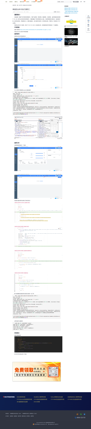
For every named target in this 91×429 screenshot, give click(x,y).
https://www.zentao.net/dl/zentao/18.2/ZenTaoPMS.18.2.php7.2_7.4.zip (35, 29)
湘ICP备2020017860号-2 (53, 424)
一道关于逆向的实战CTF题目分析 (71, 11)
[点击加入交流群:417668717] (84, 414)
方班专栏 (27, 1)
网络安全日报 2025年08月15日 (70, 9)
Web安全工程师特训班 (40, 397)
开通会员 (76, 1)
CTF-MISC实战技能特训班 (74, 399)
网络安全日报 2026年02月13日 (70, 8)
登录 (84, 1)
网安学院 (19, 416)
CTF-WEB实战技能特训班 (40, 399)
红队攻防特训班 (21, 397)
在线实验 (10, 1)
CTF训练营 (33, 1)
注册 (81, 1)
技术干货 (21, 5)
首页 (6, 1)
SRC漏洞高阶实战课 (22, 401)
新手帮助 (28, 416)
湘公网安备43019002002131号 (40, 424)
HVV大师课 (37, 401)
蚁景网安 (15, 416)
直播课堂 (39, 1)
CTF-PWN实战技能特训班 (57, 399)
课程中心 (16, 1)
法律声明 (32, 416)
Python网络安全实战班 (57, 397)
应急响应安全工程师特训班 (75, 397)
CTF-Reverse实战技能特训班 (24, 399)
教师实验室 (22, 1)
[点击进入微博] (77, 414)
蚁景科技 (11, 416)
